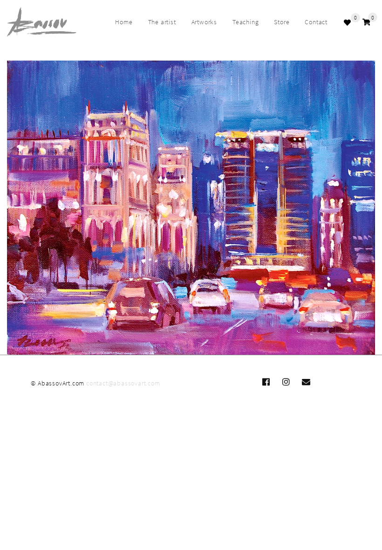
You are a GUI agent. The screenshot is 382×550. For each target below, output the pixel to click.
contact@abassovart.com (123, 383)
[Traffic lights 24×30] (191, 208)
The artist (162, 22)
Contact (316, 22)
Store (281, 22)
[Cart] (366, 22)
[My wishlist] (348, 22)
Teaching (245, 22)
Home (123, 22)
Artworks (204, 22)
